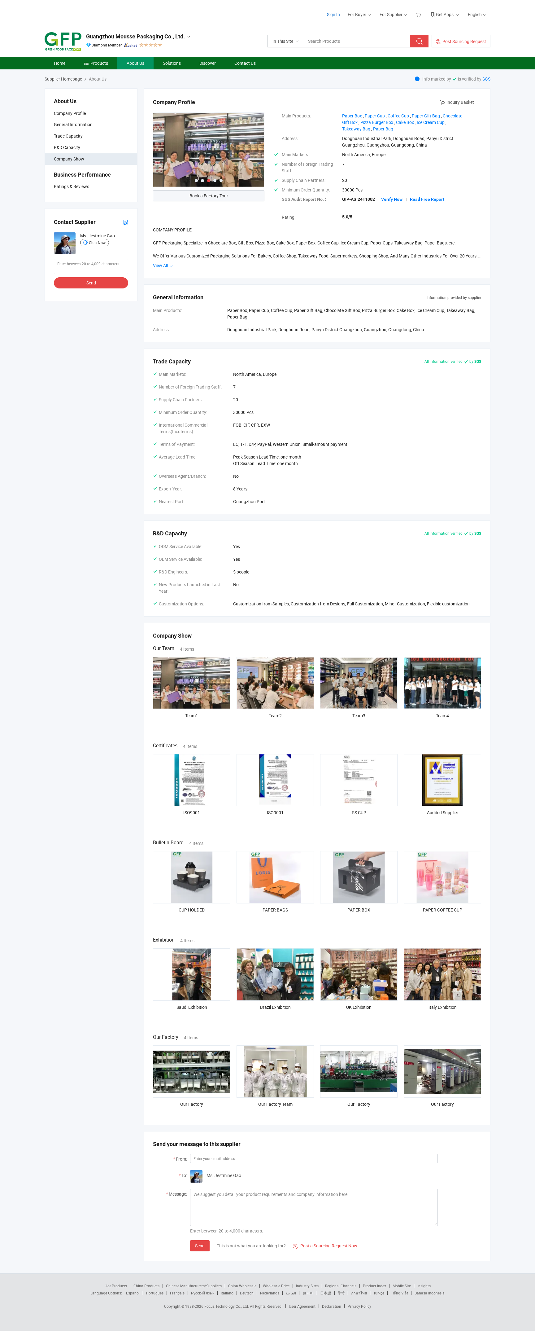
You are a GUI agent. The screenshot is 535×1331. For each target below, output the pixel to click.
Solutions (172, 63)
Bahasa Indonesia (430, 1292)
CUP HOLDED (192, 910)
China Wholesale (242, 1285)
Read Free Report (427, 199)
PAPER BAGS (275, 910)
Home (59, 63)
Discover (207, 63)
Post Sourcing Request (464, 41)
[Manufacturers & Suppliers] (84, 12)
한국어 (308, 1292)
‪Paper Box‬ (352, 116)
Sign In (333, 14)
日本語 (325, 1292)
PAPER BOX (358, 910)
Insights (424, 1285)
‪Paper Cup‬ (375, 116)
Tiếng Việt (399, 1292)
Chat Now (97, 242)
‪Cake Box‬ (405, 122)
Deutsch (247, 1292)
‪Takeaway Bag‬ (356, 129)
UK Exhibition (359, 1007)
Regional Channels (340, 1285)
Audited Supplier (442, 812)
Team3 (358, 715)
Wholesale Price (276, 1285)
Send (91, 283)
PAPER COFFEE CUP (442, 910)
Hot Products (116, 1285)
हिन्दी (341, 1292)
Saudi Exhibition (191, 1007)
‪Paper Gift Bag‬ (426, 116)
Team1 (191, 715)
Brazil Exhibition (275, 1007)
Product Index (374, 1285)
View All (161, 265)
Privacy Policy (359, 1306)
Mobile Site (402, 1285)
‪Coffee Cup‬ (398, 116)
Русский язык (202, 1292)
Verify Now (391, 199)
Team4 (442, 715)
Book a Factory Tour (208, 196)
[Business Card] (125, 222)
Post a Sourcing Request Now (325, 1246)
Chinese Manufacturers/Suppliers (194, 1285)
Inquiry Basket (460, 102)
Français (177, 1292)
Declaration (331, 1306)
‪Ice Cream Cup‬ (431, 122)
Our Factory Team (275, 1104)
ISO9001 (191, 812)
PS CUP (359, 812)
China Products (146, 1285)
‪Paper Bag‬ (383, 129)
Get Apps (445, 14)
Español (133, 1292)
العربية (291, 1292)
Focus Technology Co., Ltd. (227, 1306)
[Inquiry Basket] (419, 14)
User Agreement (302, 1306)
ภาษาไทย (359, 1292)
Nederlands (269, 1292)
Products (99, 63)
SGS (486, 79)
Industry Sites (307, 1285)
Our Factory (191, 1104)
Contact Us (245, 63)
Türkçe (378, 1292)
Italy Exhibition (442, 1007)
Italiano (227, 1292)
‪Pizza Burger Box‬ (376, 122)
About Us (135, 63)
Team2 (275, 715)
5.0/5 (347, 216)
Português (154, 1292)
